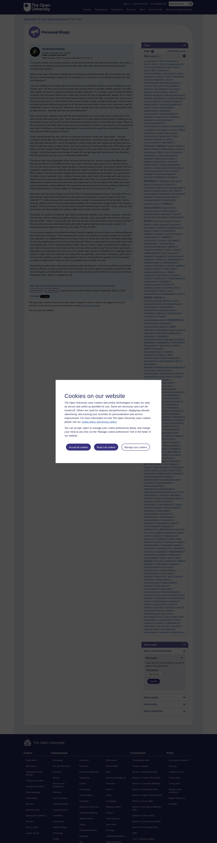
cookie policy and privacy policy (99, 422)
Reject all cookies (106, 447)
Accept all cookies (78, 447)
